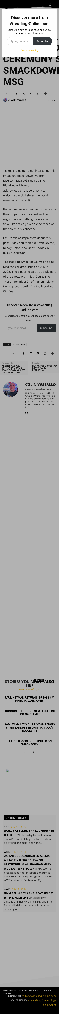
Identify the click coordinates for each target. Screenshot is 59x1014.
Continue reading (29, 50)
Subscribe (42, 41)
